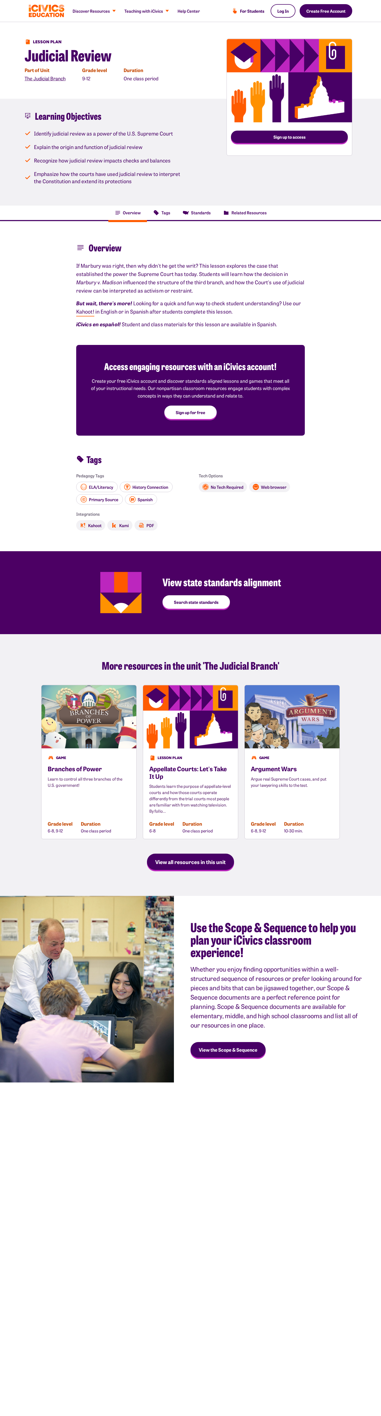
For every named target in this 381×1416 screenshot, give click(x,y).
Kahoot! (85, 311)
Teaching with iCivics (143, 11)
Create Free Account (325, 11)
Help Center (189, 11)
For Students (252, 11)
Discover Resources (91, 11)
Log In (283, 11)
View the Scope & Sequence (228, 1049)
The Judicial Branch (45, 78)
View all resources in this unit (190, 861)
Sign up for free (190, 412)
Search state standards (196, 602)
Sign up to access (289, 137)
